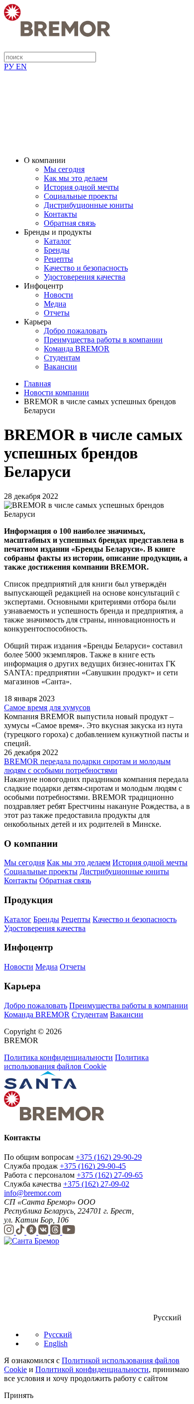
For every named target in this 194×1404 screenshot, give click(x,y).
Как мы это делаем (75, 178)
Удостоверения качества (84, 277)
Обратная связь (70, 223)
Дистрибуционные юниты (88, 205)
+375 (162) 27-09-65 (110, 1175)
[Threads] (56, 1232)
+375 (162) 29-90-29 (109, 1157)
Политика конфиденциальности (58, 1057)
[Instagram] (10, 1232)
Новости (58, 295)
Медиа (55, 304)
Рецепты (58, 259)
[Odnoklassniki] (32, 1232)
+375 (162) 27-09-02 (96, 1184)
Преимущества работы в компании (103, 339)
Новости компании (56, 392)
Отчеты (57, 313)
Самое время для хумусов (47, 707)
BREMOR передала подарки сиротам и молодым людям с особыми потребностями (87, 766)
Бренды (57, 250)
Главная (37, 383)
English (56, 1343)
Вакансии (60, 366)
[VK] (44, 1232)
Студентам (62, 357)
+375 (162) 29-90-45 (93, 1166)
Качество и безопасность (86, 268)
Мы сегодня (64, 169)
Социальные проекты (80, 196)
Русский (58, 1334)
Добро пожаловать (75, 330)
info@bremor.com (32, 1193)
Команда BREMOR (76, 348)
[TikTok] (21, 1232)
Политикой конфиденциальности (92, 1369)
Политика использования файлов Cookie (76, 1062)
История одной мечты (81, 187)
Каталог (57, 241)
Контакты (60, 214)
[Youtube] (68, 1232)
